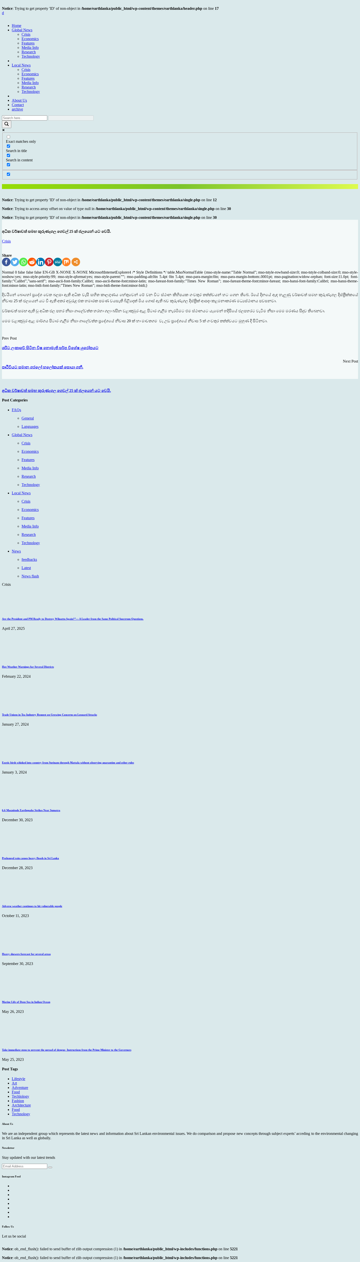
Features (28, 43)
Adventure (20, 1087)
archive (17, 109)
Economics (30, 39)
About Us (19, 100)
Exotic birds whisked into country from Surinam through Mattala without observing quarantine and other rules (68, 762)
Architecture (21, 1105)
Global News (22, 30)
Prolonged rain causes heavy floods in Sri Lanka (30, 858)
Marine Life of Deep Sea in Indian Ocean (26, 1001)
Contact (18, 105)
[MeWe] (57, 262)
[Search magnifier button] (6, 124)
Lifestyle (18, 1079)
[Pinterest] (49, 262)
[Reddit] (32, 262)
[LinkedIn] (40, 262)
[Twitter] (15, 262)
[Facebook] (6, 262)
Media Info (30, 47)
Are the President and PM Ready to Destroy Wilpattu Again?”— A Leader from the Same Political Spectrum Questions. (73, 618)
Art (14, 1083)
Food (16, 1092)
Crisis (26, 34)
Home (16, 25)
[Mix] (66, 262)
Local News (21, 65)
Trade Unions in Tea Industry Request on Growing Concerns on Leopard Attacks (49, 714)
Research (29, 52)
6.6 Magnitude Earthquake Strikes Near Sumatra (31, 810)
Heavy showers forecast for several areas (26, 953)
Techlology (20, 1096)
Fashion (18, 1101)
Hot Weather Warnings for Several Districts (28, 666)
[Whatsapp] (23, 262)
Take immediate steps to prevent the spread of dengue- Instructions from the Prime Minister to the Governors (66, 1049)
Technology (31, 56)
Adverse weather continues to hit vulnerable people (32, 906)
